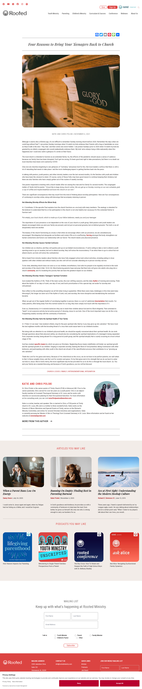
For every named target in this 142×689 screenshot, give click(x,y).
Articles (83, 664)
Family (64, 371)
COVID (57, 371)
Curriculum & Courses (97, 13)
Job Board (84, 670)
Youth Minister (62, 635)
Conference (113, 13)
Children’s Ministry (79, 13)
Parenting (65, 13)
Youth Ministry (53, 13)
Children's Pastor (63, 638)
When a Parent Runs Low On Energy (19, 492)
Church (50, 371)
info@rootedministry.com (64, 664)
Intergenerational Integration (81, 371)
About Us (134, 13)
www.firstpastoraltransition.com (60, 398)
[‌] (13, 4)
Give (103, 7)
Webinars (124, 13)
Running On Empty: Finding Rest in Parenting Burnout (71, 492)
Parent (79, 635)
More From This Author (35, 421)
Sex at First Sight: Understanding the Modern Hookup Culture (117, 492)
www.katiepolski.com (38, 416)
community (31, 271)
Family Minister (97, 635)
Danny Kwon (7, 498)
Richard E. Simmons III (106, 498)
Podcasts (84, 667)
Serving (89, 235)
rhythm (95, 281)
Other (81, 638)
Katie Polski (55, 498)
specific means (40, 344)
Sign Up (112, 7)
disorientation (100, 301)
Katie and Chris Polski (62, 134)
